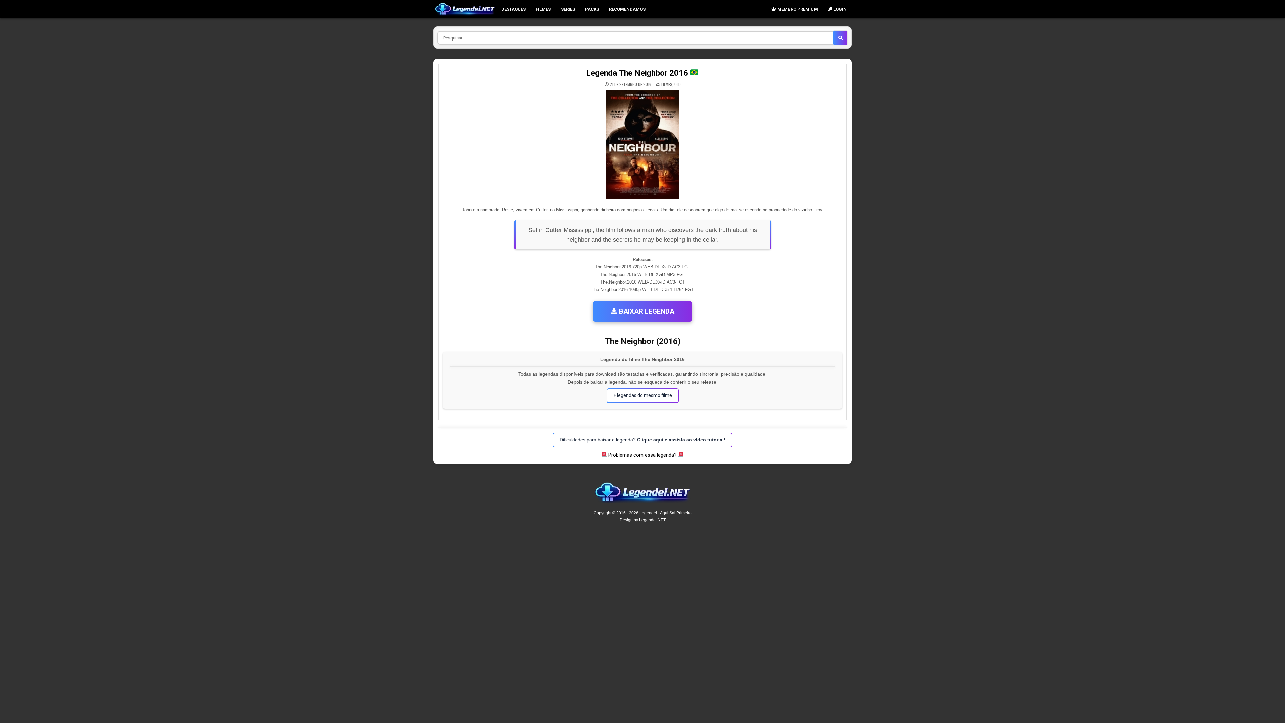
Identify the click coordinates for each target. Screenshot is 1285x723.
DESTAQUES (513, 9)
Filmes (543, 9)
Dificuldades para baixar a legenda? (642, 440)
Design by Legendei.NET (643, 520)
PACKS (592, 9)
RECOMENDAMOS (627, 9)
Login (839, 9)
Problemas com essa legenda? (642, 455)
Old (677, 84)
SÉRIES (568, 9)
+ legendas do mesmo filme (642, 395)
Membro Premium (797, 9)
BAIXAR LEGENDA (645, 311)
